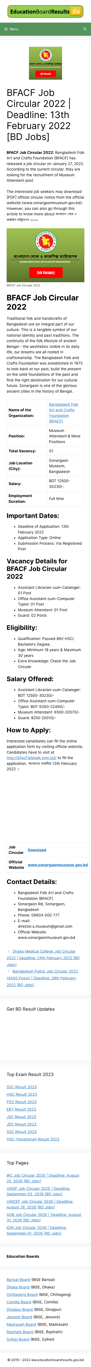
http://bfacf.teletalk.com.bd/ (32, 758)
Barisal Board (18, 1279)
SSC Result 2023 (22, 1087)
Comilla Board (19, 1302)
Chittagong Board (22, 1294)
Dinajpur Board (20, 1309)
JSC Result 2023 (21, 1117)
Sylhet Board (18, 1339)
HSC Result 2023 (22, 1094)
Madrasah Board (21, 1324)
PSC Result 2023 (22, 1102)
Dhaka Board (18, 1287)
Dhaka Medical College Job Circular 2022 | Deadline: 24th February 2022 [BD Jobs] (43, 958)
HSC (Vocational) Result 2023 (33, 1139)
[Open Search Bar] (85, 29)
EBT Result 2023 (21, 1109)
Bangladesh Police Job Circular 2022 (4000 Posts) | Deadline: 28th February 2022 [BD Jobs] (42, 978)
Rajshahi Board (20, 1332)
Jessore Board (19, 1317)
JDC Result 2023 (21, 1124)
